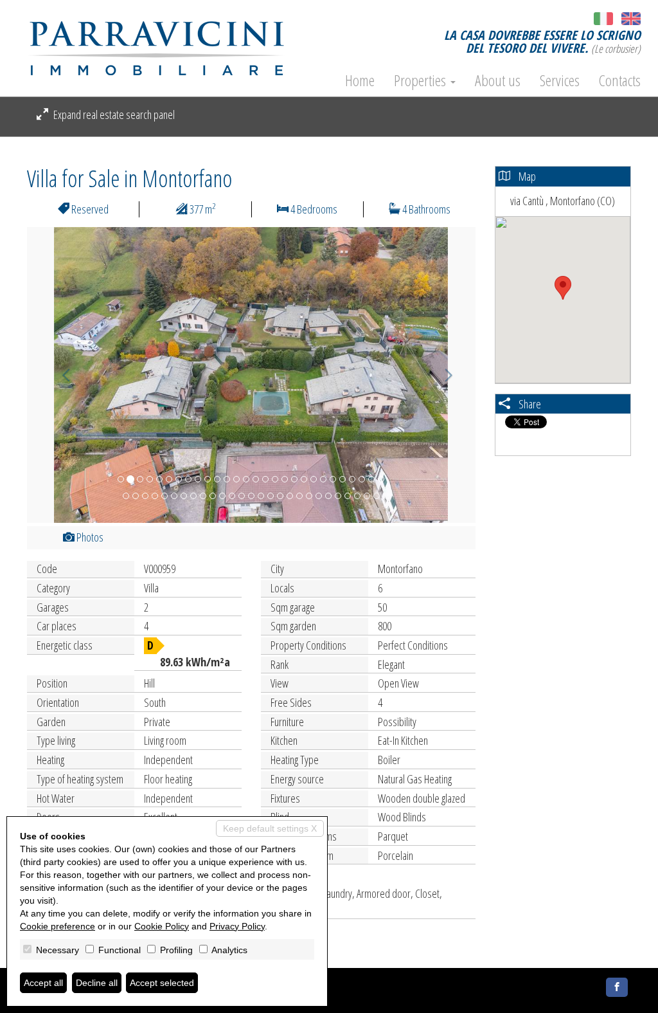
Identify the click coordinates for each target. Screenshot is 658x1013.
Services (560, 80)
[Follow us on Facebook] (617, 987)
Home (360, 80)
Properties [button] (421, 80)
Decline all (97, 983)
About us (497, 80)
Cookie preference (57, 926)
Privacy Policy (237, 926)
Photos (89, 537)
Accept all (43, 983)
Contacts (620, 80)
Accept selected (162, 983)
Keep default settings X (270, 828)
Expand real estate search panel (113, 114)
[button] (60, 375)
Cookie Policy (161, 926)
